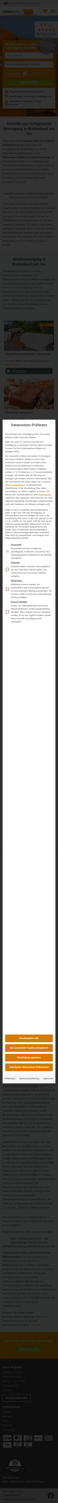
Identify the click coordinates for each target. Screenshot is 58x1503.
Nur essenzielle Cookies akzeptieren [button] (29, 1048)
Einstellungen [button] (45, 494)
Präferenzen (10, 1078)
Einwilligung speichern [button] (29, 1057)
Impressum (48, 1078)
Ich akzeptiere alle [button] (29, 1038)
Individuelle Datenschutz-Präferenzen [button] (29, 1067)
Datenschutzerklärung (15, 485)
